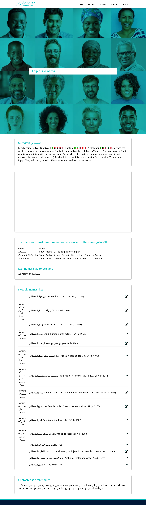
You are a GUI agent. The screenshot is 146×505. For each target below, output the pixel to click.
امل (118, 485)
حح (70, 488)
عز (89, 488)
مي (30, 488)
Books (103, 4)
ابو (94, 485)
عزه (47, 485)
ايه (102, 485)
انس (110, 485)
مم (27, 488)
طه (48, 488)
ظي (39, 488)
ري (66, 488)
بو (82, 488)
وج (43, 485)
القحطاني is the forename (53, 160)
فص (30, 485)
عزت (38, 485)
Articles (92, 4)
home (81, 4)
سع (79, 488)
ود (34, 485)
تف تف (124, 485)
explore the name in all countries (36, 157)
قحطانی (37, 273)
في (19, 488)
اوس (98, 485)
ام (93, 488)
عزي (57, 485)
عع (86, 488)
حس (74, 488)
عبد (76, 485)
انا (114, 485)
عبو (66, 485)
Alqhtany (23, 273)
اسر (85, 485)
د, (19, 485)
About (126, 4)
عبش (71, 485)
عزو (52, 485)
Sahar (24, 485)
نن (23, 488)
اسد (89, 485)
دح (55, 488)
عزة (101, 488)
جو (58, 488)
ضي (43, 488)
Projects (114, 4)
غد (52, 488)
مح (34, 488)
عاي (62, 485)
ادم (80, 485)
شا (62, 488)
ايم (106, 485)
